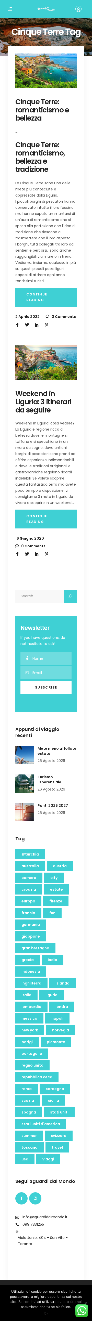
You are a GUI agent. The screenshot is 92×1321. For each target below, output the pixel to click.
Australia (30, 866)
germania (30, 924)
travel (57, 1147)
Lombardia (31, 1006)
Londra (61, 1006)
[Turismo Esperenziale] (24, 783)
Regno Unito (32, 1065)
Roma (26, 1088)
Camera (28, 877)
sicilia (53, 1100)
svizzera (58, 1135)
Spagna (28, 1112)
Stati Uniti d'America (40, 1123)
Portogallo (31, 1053)
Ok (46, 1313)
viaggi (48, 1159)
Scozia (27, 1100)
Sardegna (55, 1088)
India (52, 959)
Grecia (27, 959)
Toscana (29, 1147)
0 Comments (63, 316)
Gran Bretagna (35, 948)
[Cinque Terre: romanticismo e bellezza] (46, 71)
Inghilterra (31, 983)
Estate (56, 889)
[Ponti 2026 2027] (24, 812)
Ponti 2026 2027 (53, 805)
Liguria (51, 995)
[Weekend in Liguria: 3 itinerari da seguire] (46, 362)
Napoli (57, 1018)
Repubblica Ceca (36, 1077)
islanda (62, 983)
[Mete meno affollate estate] (24, 755)
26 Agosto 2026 (51, 760)
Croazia (28, 889)
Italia (26, 995)
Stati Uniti (59, 1112)
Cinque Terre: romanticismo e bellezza (42, 110)
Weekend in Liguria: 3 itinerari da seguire (43, 402)
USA (24, 1159)
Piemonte (56, 1041)
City (53, 877)
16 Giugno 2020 (29, 538)
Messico (29, 1018)
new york (29, 1030)
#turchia (30, 854)
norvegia (60, 1030)
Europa (28, 901)
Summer (29, 1135)
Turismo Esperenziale (49, 779)
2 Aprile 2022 (27, 316)
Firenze (55, 901)
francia (28, 912)
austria (60, 866)
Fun (52, 912)
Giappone (30, 936)
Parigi (27, 1041)
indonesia (30, 971)
